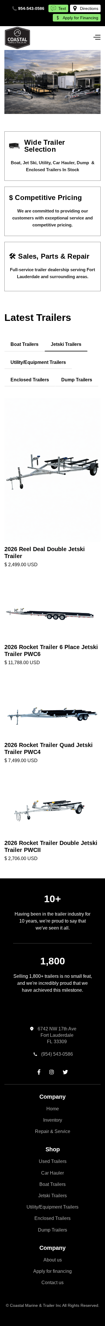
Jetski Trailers (52, 1195)
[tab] (24, 344)
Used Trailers (52, 1161)
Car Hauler (52, 1172)
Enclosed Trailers (52, 1218)
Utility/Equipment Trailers (52, 1207)
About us (52, 1259)
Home (52, 1108)
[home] (17, 38)
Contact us (52, 1282)
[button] (97, 38)
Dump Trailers (52, 1229)
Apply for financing (52, 1271)
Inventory (52, 1120)
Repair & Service (52, 1131)
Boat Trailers (52, 1184)
